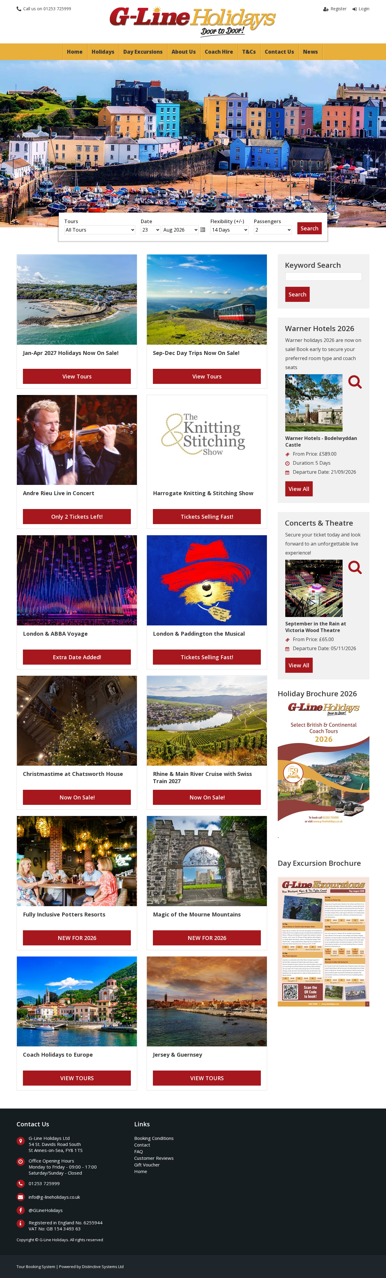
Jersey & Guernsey (177, 1054)
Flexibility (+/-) (227, 221)
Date (146, 221)
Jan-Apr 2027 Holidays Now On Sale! (71, 352)
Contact (142, 1145)
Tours (71, 221)
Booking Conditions (154, 1138)
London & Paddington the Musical (199, 633)
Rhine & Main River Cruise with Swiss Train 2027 (202, 777)
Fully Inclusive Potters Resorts (64, 914)
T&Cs (249, 51)
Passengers (267, 221)
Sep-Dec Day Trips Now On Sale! (196, 352)
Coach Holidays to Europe (58, 1054)
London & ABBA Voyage (55, 633)
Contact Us (279, 51)
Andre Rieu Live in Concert (58, 493)
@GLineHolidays (46, 1210)
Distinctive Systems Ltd (103, 1266)
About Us (184, 51)
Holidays (103, 51)
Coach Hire (219, 51)
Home (75, 51)
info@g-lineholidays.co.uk (54, 1197)
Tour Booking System (36, 1266)
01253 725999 (57, 8)
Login (364, 8)
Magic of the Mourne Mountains (197, 914)
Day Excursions (143, 51)
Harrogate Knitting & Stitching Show (203, 493)
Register (338, 8)
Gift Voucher (147, 1165)
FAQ (138, 1151)
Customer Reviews (154, 1158)
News (310, 51)
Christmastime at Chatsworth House (73, 773)
